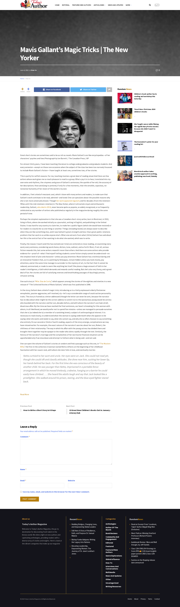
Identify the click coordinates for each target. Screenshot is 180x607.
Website (71, 480)
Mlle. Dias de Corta (43, 281)
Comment (25, 437)
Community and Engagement (112, 538)
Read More (24, 394)
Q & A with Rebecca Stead (144, 157)
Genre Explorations (114, 556)
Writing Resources (113, 586)
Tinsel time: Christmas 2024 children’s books (144, 110)
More (128, 5)
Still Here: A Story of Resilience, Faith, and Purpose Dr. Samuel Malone (84, 533)
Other (108, 579)
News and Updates (115, 5)
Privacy (143, 599)
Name (23, 469)
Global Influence (113, 559)
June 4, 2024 (24, 70)
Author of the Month (112, 528)
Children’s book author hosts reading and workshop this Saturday (145, 96)
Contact (157, 599)
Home (57, 5)
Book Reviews (111, 533)
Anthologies (99, 5)
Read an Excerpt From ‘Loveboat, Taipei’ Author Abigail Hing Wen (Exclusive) (144, 527)
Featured (110, 546)
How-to (34, 70)
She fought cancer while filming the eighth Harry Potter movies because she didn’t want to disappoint (146, 127)
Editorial (66, 5)
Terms (150, 599)
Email (23, 480)
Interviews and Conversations (112, 567)
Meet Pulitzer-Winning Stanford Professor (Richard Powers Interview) (143, 536)
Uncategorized (112, 583)
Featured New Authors (81, 5)
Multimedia (110, 572)
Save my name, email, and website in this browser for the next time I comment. (56, 492)
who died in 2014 (44, 207)
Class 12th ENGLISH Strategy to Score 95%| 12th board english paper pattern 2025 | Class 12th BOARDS (143, 552)
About (136, 599)
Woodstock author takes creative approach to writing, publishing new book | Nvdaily (145, 173)
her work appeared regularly (68, 201)
